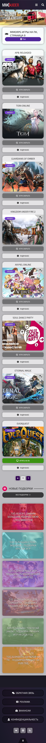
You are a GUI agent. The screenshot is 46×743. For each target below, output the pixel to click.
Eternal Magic (23, 370)
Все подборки (22, 495)
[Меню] (36, 5)
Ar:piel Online (23, 264)
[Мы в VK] (16, 730)
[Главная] (10, 5)
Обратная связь (25, 693)
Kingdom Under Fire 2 (23, 211)
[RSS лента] (30, 730)
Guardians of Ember (23, 158)
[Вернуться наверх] (23, 740)
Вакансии (25, 710)
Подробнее (24, 97)
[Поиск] (43, 5)
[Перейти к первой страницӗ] (18, 478)
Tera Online (23, 105)
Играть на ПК (24, 461)
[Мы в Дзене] (23, 730)
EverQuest (23, 423)
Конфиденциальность (24, 719)
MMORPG (10, 60)
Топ (24, 39)
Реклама (25, 701)
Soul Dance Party (23, 317)
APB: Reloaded (23, 52)
